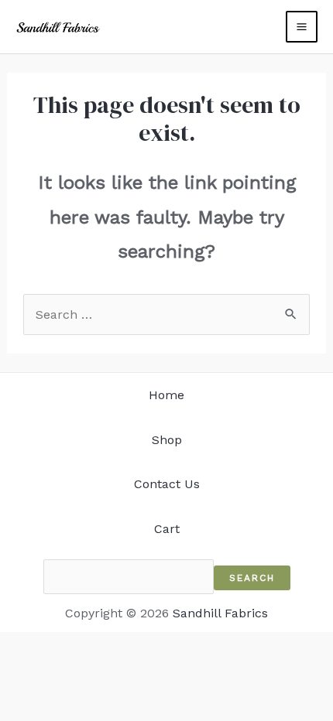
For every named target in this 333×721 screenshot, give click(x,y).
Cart (167, 528)
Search (252, 577)
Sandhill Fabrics (220, 613)
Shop (167, 439)
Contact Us (167, 484)
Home (166, 395)
